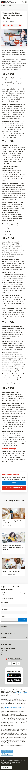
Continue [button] (6, 767)
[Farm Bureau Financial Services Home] (8, 2)
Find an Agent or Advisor (14, 488)
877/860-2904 (18, 692)
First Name (4, 602)
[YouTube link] (18, 663)
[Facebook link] (9, 663)
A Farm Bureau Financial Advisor (12, 451)
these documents (7, 380)
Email (3, 616)
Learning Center (7, 5)
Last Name (4, 609)
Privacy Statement (6, 763)
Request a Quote (14, 482)
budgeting (10, 82)
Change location (16, 659)
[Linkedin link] (14, 663)
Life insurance (19, 230)
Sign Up (22, 619)
